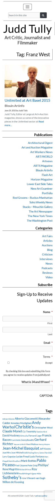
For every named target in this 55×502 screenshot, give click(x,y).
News (49, 263)
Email (48, 342)
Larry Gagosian (9, 456)
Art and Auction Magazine (37, 147)
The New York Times (40, 216)
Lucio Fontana (37, 456)
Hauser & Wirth (20, 444)
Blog (50, 249)
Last (50, 334)
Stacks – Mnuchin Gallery (38, 206)
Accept (49, 362)
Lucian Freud (22, 456)
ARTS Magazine (43, 165)
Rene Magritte (10, 469)
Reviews (47, 272)
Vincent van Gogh (36, 478)
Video (49, 277)
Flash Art (47, 174)
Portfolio (47, 193)
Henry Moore (44, 444)
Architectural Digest (40, 142)
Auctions (47, 245)
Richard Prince (25, 469)
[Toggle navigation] (27, 7)
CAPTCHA (46, 395)
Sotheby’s (11, 477)
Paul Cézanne (21, 465)
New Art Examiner (42, 188)
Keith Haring (28, 453)
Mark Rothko (28, 460)
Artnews (47, 161)
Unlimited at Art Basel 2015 (27, 100)
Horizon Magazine (42, 179)
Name (48, 312)
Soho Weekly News (41, 202)
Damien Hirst (42, 432)
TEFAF (24, 478)
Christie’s (24, 426)
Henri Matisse (32, 444)
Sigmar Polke (36, 474)
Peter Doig (32, 465)
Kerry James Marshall (43, 453)
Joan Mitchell (17, 452)
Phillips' (43, 465)
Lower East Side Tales (40, 184)
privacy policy (41, 496)
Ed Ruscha (24, 436)
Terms (48, 356)
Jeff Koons (45, 448)
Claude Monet (12, 431)
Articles (48, 240)
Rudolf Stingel (25, 473)
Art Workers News (41, 152)
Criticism (47, 254)
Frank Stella (15, 440)
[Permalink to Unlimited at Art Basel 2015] (27, 96)
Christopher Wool (43, 427)
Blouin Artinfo (44, 170)
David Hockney (11, 435)
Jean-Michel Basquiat (20, 448)
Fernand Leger (35, 435)
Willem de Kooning (13, 482)
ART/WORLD (44, 156)
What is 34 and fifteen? (37, 382)
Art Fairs (47, 236)
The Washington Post (40, 220)
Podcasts (47, 268)
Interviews (46, 259)
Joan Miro (6, 452)
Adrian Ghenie (8, 419)
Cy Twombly (29, 431)
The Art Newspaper (41, 211)
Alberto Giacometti (26, 418)
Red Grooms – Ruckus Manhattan (33, 197)
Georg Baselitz (27, 440)
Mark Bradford (14, 461)
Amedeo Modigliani (21, 423)
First (50, 323)
